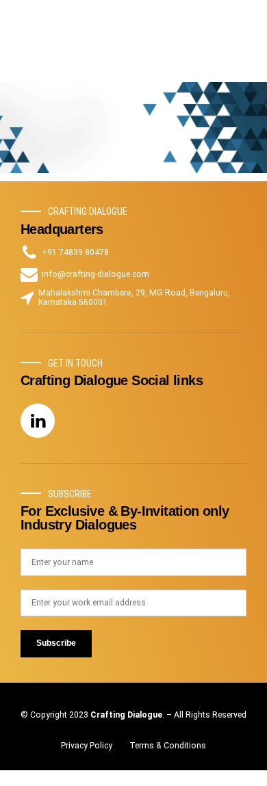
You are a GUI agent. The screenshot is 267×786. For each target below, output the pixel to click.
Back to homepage (133, 163)
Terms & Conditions (167, 745)
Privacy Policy (86, 745)
